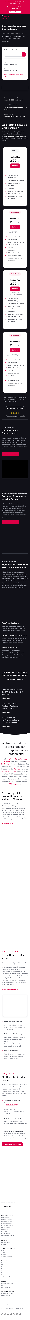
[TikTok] (5, 1314)
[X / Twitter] (14, 1314)
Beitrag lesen (6, 698)
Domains (17, 769)
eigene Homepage (9, 771)
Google (14, 416)
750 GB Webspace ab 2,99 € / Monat (13, 108)
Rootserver (5, 764)
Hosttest (9, 416)
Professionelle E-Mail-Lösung (13, 635)
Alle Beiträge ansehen (14, 679)
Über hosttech (6, 824)
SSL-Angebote (14, 784)
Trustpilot (22, 416)
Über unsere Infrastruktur (10, 989)
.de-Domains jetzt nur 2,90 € (13, 116)
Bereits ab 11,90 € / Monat (12, 100)
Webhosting (13, 759)
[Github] (20, 1314)
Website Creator (8, 647)
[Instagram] (2, 1314)
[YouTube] (8, 1314)
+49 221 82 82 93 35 (11, 1105)
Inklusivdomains (12, 397)
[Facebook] (11, 1314)
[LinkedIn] (17, 1314)
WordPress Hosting (9, 623)
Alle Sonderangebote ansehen (14, 74)
